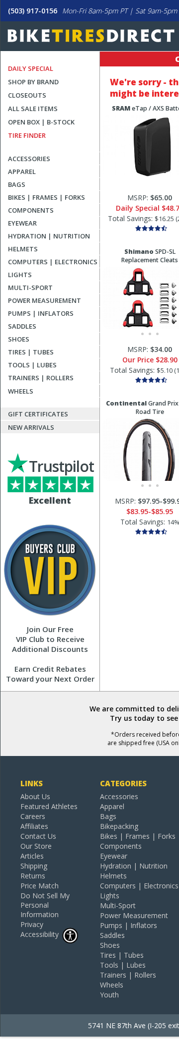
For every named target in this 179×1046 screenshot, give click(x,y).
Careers (32, 816)
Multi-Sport (30, 287)
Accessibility (39, 934)
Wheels (20, 391)
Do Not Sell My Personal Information (45, 905)
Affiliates (34, 826)
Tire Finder (27, 135)
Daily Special (30, 68)
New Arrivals (31, 427)
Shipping (33, 866)
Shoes (18, 339)
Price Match (39, 885)
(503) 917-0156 (32, 10)
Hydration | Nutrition (49, 236)
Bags (16, 184)
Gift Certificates (38, 413)
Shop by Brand (33, 81)
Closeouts (27, 95)
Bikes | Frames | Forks (46, 197)
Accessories (29, 158)
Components (31, 210)
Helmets (23, 248)
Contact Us (38, 836)
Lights (20, 274)
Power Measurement (44, 300)
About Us (35, 796)
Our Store (36, 846)
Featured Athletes (49, 806)
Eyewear (22, 223)
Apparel (22, 171)
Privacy (31, 924)
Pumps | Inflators (41, 313)
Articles (32, 856)
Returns (32, 875)
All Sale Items (33, 108)
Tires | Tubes (31, 352)
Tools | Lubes (32, 364)
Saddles (22, 326)
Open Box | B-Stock (41, 121)
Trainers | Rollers (41, 377)
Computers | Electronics (52, 261)
